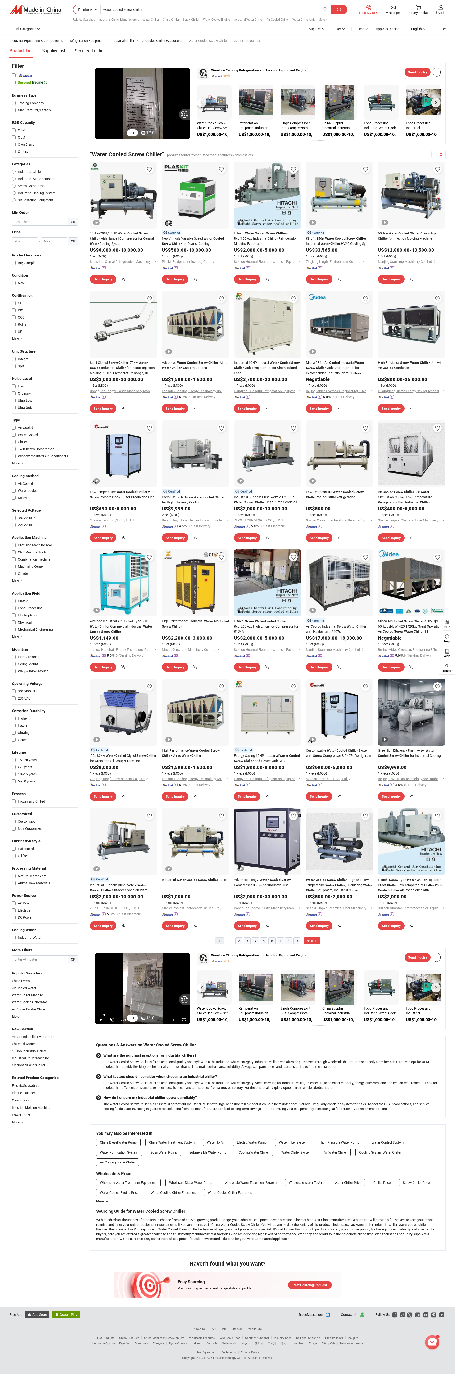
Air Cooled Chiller (278, 19)
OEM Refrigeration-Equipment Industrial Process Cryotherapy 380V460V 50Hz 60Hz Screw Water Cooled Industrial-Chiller (297, 125)
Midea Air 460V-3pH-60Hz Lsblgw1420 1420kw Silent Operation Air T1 (409, 626)
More (100, 1201)
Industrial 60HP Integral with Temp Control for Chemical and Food (267, 367)
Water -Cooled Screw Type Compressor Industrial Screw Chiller (213, 125)
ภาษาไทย (297, 1343)
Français (158, 1343)
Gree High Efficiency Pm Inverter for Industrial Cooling (409, 753)
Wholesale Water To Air (305, 1182)
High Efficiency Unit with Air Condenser (411, 365)
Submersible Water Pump (207, 1152)
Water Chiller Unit (303, 19)
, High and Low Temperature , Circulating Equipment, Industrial (339, 884)
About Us (199, 1329)
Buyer (336, 29)
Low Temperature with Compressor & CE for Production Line (122, 494)
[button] (201, 102)
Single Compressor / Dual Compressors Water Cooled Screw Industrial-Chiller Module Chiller (253, 125)
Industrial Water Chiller (248, 19)
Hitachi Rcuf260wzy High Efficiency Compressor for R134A (266, 626)
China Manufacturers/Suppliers (164, 1338)
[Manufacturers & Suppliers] (35, 10)
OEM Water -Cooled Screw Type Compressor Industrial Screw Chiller (380, 125)
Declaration (228, 1352)
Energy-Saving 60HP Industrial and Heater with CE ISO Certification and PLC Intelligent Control (267, 758)
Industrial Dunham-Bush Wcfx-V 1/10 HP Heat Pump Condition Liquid (265, 500)
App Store (37, 1314)
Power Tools (21, 1115)
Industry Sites (282, 1338)
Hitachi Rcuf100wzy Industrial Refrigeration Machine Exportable (266, 238)
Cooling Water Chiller (254, 1152)
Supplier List (53, 51)
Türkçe (313, 1343)
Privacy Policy (250, 1352)
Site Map (237, 1329)
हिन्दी (284, 1343)
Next (310, 940)
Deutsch (211, 1343)
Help (361, 29)
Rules (442, 29)
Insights (353, 1338)
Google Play (66, 1314)
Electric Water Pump (252, 1142)
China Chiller (171, 19)
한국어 (258, 1343)
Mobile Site (255, 1329)
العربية (245, 1343)
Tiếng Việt (328, 1343)
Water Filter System (293, 1142)
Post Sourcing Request (310, 1285)
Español (124, 1343)
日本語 (272, 1343)
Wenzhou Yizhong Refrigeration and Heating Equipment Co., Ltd (259, 70)
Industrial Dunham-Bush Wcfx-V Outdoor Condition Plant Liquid (119, 888)
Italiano (196, 1343)
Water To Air (216, 1142)
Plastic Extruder (23, 1093)
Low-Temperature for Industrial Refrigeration (335, 494)
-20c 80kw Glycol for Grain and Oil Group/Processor (123, 758)
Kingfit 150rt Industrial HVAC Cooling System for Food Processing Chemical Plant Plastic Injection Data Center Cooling (339, 241)
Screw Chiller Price (416, 1182)
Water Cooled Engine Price (119, 1192)
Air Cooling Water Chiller (117, 1162)
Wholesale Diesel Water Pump (190, 1182)
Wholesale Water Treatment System (251, 1182)
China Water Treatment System (172, 1142)
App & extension (388, 29)
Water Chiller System (296, 1152)
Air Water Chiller (335, 1152)
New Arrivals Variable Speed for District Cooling (193, 241)
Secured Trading (90, 51)
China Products (129, 1338)
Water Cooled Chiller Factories (230, 1192)
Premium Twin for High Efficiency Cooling (193, 499)
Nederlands (229, 1343)
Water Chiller (151, 19)
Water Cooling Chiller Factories (173, 1192)
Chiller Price (382, 1182)
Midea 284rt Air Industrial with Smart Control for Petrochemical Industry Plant (335, 367)
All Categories (26, 29)
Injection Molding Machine (31, 1107)
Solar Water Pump (163, 1152)
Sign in (441, 12)
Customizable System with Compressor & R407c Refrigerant (338, 753)
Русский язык (178, 1343)
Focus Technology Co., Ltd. (230, 1358)
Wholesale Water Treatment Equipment (128, 1182)
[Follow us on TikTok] (402, 1314)
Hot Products (105, 1338)
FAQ (213, 1329)
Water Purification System (119, 1152)
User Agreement (206, 1352)
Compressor (21, 1100)
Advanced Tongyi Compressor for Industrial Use (262, 882)
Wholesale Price (230, 1338)
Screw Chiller (191, 19)
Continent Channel (257, 1338)
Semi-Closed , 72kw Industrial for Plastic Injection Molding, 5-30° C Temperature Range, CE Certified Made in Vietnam (122, 367)
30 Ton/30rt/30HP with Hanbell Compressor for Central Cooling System (122, 238)
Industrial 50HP (194, 879)
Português (141, 1343)
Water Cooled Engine (216, 19)
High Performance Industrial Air (195, 623)
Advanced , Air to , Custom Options (195, 365)
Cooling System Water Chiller (380, 1152)
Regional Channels (308, 1338)
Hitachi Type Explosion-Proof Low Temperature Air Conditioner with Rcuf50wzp (411, 885)
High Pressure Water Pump (339, 1142)
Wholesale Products (202, 1338)
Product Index (334, 1338)
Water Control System (388, 1142)
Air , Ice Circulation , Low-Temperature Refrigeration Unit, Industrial (405, 496)
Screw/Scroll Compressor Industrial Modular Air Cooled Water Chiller (338, 125)
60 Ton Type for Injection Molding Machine (407, 236)
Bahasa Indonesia (351, 1343)
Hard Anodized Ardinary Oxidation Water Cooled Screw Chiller (420, 125)
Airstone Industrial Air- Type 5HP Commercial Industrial (121, 626)
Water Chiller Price (348, 1182)
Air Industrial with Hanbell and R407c (336, 629)
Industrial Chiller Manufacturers (119, 19)
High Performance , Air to (191, 753)
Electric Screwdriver (26, 1085)
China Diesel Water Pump (118, 1142)
